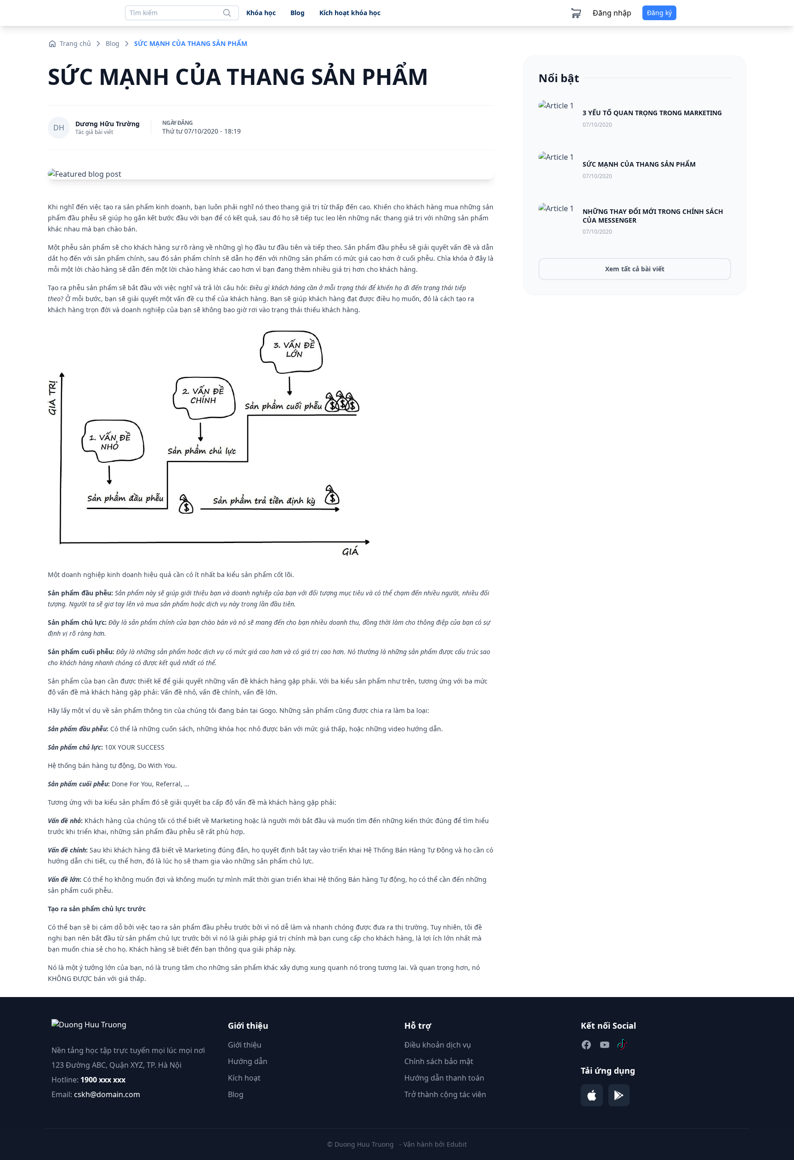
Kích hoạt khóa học (349, 12)
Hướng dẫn (247, 1061)
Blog (297, 12)
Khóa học (261, 12)
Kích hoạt (244, 1078)
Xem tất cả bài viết (634, 268)
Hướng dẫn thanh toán (444, 1078)
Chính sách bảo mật (438, 1061)
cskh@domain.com (107, 1094)
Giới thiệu (244, 1045)
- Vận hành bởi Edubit (433, 1144)
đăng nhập (612, 13)
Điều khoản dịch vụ (437, 1045)
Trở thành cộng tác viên (445, 1094)
